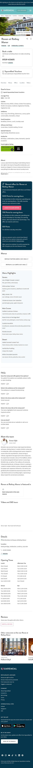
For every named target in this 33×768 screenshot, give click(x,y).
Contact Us (4, 693)
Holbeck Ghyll (6, 659)
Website (3, 45)
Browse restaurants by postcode (9, 680)
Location (22, 83)
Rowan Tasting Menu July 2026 (16, 259)
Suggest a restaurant (6, 684)
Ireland (3, 706)
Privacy (3, 700)
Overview (3, 83)
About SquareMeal (6, 691)
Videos (28, 83)
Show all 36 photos (23, 33)
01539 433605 (7, 550)
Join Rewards (21, 10)
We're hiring (4, 695)
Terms (2, 697)
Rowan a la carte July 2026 (16, 264)
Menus (10, 83)
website (10, 63)
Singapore (3, 708)
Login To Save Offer (11, 208)
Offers (16, 83)
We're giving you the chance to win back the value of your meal (16, 3)
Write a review (7, 624)
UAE (2, 711)
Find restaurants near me (7, 682)
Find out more (20, 241)
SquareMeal (7, 10)
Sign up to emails (9, 741)
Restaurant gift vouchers (7, 677)
